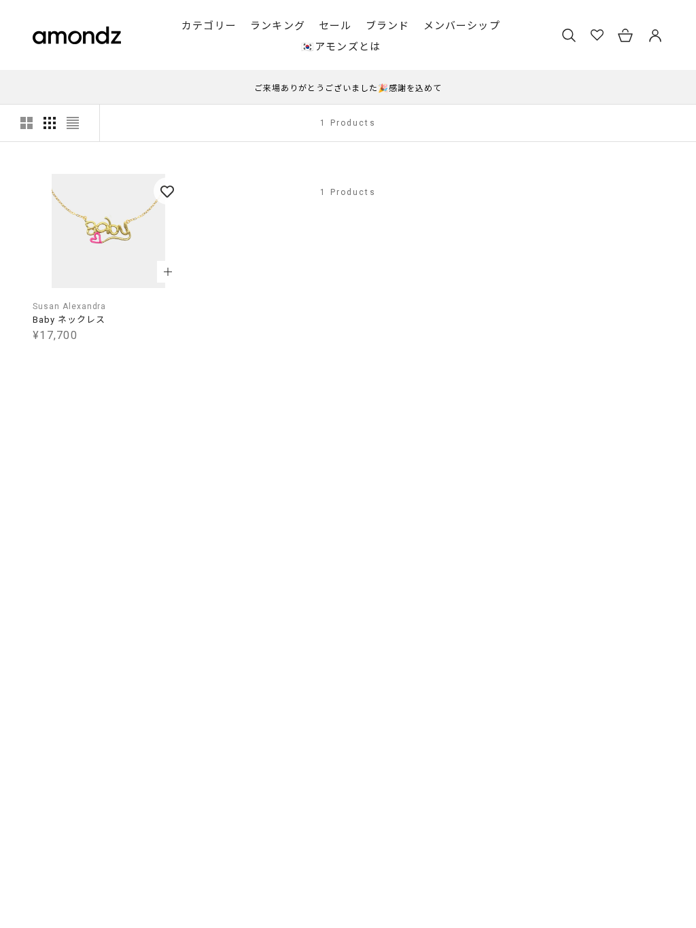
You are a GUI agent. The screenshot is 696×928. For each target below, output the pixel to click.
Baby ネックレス (69, 320)
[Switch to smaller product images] (50, 123)
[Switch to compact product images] (73, 123)
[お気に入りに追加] (167, 190)
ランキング (277, 26)
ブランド (388, 26)
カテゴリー (209, 26)
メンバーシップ (461, 26)
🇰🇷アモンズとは (341, 47)
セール (335, 26)
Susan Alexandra (69, 306)
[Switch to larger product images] (26, 123)
